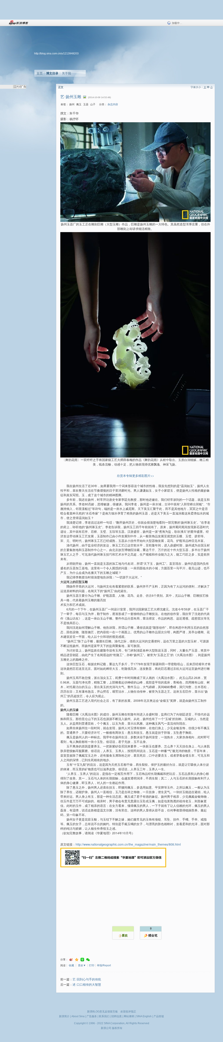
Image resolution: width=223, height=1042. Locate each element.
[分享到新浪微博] (71, 960)
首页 (40, 73)
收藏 (71, 965)
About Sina (77, 1016)
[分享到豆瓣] (82, 960)
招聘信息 (116, 1016)
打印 (91, 965)
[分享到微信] (88, 960)
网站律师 (129, 1016)
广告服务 (91, 1016)
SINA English (144, 1016)
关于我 (66, 73)
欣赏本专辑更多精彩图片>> (135, 475)
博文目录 (52, 73)
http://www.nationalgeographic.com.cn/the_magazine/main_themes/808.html (128, 844)
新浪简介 (64, 1016)
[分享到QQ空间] (76, 960)
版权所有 (117, 1028)
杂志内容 (113, 104)
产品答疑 (159, 1016)
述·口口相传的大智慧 (87, 984)
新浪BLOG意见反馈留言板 (102, 1011)
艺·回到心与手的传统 (87, 979)
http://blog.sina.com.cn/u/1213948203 (56, 53)
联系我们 (104, 1016)
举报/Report (104, 965)
